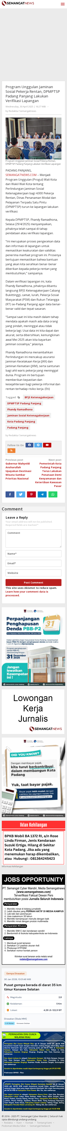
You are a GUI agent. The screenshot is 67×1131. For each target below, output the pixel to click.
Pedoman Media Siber (14, 1125)
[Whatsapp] (52, 494)
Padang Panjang (17, 427)
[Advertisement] (33, 44)
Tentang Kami (44, 1122)
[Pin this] (31, 494)
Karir (19, 1122)
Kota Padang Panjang (21, 421)
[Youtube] (47, 445)
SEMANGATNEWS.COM (21, 175)
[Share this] (10, 494)
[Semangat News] (18, 2)
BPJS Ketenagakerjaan (39, 397)
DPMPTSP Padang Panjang (24, 403)
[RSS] (11, 450)
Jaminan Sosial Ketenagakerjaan (28, 415)
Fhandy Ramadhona (20, 409)
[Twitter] (38, 445)
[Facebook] (29, 445)
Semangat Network (40, 1125)
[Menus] (62, 4)
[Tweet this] (20, 494)
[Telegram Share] (42, 494)
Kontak (29, 1122)
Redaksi (8, 1122)
